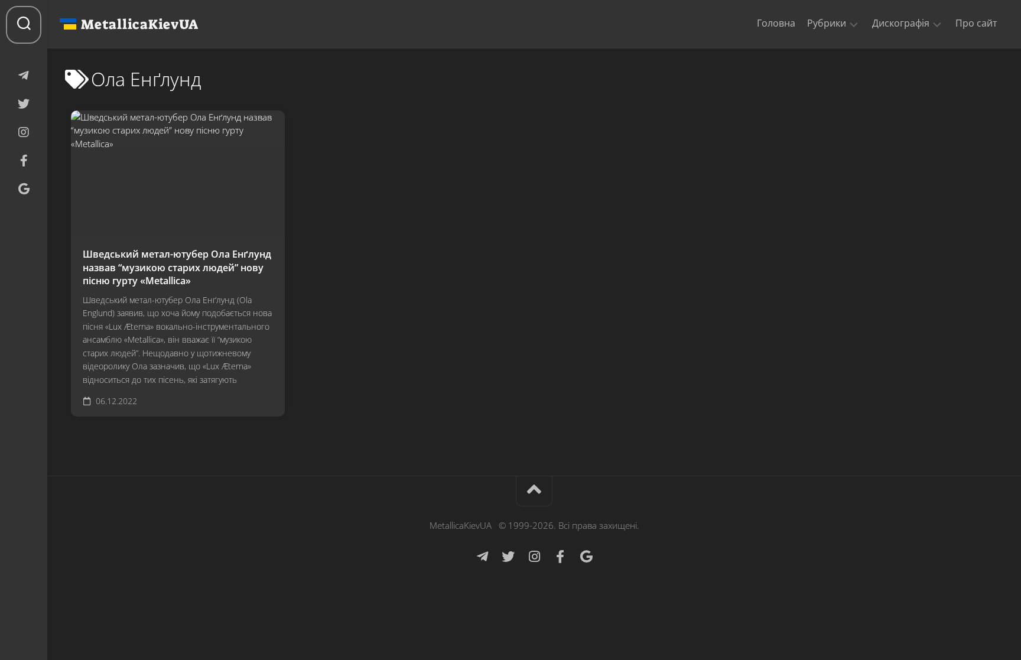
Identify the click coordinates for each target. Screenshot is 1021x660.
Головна (776, 23)
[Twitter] (23, 104)
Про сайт (976, 23)
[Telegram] (23, 75)
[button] (853, 23)
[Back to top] (534, 491)
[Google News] (23, 189)
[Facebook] (23, 161)
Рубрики (826, 23)
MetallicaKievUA (139, 24)
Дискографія (900, 23)
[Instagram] (23, 132)
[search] (23, 25)
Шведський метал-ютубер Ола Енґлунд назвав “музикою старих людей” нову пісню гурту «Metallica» (177, 267)
